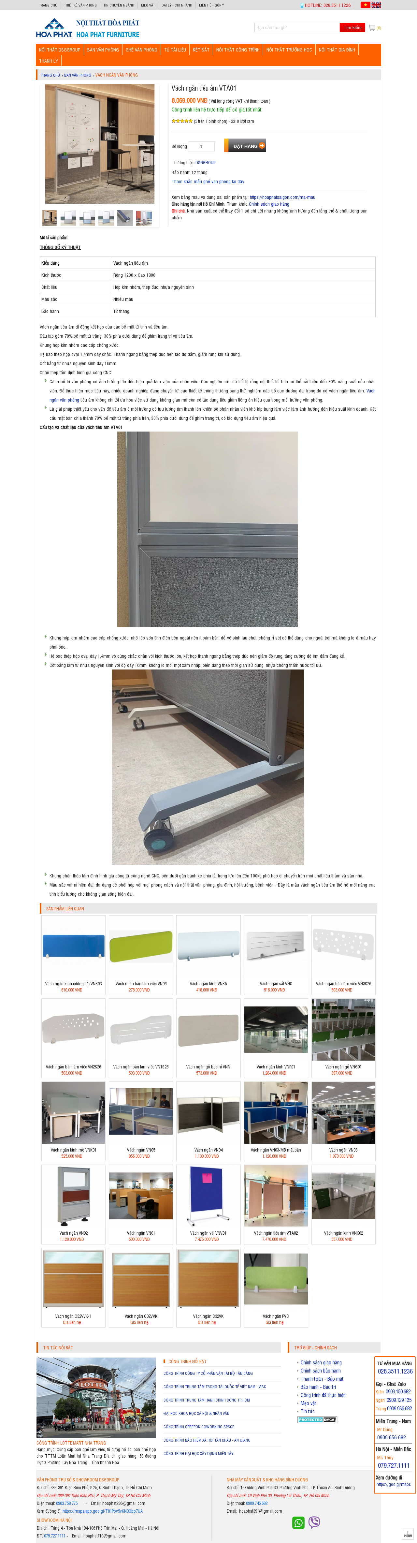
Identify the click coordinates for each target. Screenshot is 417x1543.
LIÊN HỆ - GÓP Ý (211, 5)
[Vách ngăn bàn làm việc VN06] (141, 975)
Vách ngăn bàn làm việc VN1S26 (140, 1066)
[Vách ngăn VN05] (141, 1142)
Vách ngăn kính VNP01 (276, 1066)
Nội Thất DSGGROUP (59, 49)
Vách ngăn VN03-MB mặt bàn (276, 1150)
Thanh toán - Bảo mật (322, 1378)
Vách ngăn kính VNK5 (208, 983)
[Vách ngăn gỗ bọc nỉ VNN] (208, 1059)
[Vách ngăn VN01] (141, 1225)
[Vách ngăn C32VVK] (141, 1308)
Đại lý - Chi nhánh (177, 5)
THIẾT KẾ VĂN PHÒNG (80, 5)
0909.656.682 (391, 1437)
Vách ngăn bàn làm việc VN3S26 (343, 983)
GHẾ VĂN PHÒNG (141, 49)
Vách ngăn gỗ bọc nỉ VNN (208, 1066)
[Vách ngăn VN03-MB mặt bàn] (276, 1142)
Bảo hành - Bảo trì (318, 1387)
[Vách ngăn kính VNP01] (276, 1059)
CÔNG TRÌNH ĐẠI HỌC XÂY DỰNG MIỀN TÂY (198, 1453)
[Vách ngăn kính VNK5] (208, 975)
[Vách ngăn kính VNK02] (343, 1225)
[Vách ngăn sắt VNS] (276, 975)
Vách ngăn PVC (276, 1316)
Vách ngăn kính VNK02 (343, 1233)
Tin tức (308, 1411)
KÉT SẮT (201, 49)
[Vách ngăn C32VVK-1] (73, 1308)
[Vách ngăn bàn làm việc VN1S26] (141, 1059)
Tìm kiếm (353, 27)
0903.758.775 (67, 1503)
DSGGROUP (205, 162)
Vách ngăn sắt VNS (276, 983)
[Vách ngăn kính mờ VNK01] (73, 1142)
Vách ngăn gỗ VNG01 (343, 1066)
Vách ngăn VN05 (141, 1150)
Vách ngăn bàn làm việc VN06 (141, 983)
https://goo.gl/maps (394, 1484)
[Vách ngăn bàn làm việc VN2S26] (73, 1059)
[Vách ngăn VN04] (208, 1142)
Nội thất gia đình (337, 49)
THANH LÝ (48, 60)
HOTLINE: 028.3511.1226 (328, 5)
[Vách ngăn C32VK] (208, 1308)
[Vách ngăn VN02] (73, 1225)
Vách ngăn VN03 (343, 1150)
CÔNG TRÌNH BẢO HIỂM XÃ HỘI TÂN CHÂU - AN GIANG (207, 1440)
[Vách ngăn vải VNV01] (208, 1225)
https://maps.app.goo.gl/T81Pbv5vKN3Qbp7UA (103, 1511)
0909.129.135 (399, 1399)
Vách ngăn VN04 (208, 1150)
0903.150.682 (398, 1391)
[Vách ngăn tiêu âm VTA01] (87, 37)
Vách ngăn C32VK (208, 1316)
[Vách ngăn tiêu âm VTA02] (276, 1225)
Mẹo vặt (148, 5)
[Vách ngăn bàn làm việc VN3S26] (343, 975)
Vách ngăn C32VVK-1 (73, 1316)
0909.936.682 (399, 1408)
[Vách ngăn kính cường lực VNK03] (73, 975)
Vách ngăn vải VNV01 (208, 1233)
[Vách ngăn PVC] (276, 1308)
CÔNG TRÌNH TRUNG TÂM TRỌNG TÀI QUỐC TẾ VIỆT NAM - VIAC (215, 1386)
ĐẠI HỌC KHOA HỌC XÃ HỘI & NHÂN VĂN (196, 1413)
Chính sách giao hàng (269, 203)
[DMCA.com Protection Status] (317, 1421)
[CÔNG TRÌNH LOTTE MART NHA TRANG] (96, 1436)
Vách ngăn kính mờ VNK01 (73, 1150)
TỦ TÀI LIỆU (175, 49)
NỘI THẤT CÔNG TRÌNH (238, 49)
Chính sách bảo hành (321, 1370)
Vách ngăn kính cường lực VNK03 (73, 983)
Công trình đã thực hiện (323, 1395)
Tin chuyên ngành (119, 5)
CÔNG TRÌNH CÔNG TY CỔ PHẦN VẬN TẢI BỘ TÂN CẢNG (208, 1373)
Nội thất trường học (289, 49)
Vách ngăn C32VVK (141, 1316)
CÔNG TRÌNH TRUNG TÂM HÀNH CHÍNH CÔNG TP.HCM (207, 1400)
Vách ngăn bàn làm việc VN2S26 (73, 1066)
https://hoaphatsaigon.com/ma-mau (282, 197)
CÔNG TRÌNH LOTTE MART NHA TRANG (71, 1443)
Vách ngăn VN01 (141, 1233)
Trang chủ (48, 5)
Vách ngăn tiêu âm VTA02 (276, 1233)
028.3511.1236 (395, 1371)
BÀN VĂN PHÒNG (103, 49)
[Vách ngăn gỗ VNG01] (343, 1059)
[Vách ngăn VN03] (343, 1142)
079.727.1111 (54, 1535)
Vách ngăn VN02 (74, 1233)
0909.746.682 (256, 1503)
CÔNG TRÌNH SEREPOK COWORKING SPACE (199, 1426)
